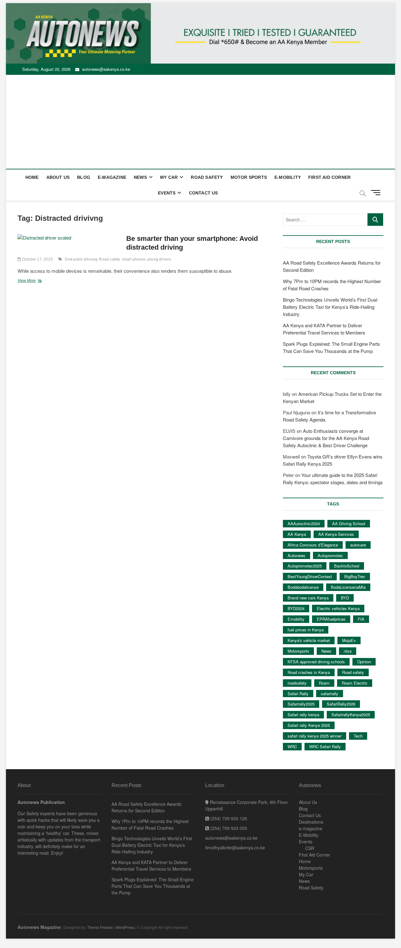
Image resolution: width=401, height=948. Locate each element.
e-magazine (112, 177)
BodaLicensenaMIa (348, 587)
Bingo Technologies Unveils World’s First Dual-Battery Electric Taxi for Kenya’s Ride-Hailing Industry (330, 306)
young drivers (159, 259)
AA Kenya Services (336, 534)
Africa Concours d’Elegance (313, 545)
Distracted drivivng (81, 259)
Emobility (296, 619)
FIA (361, 619)
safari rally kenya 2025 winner (314, 736)
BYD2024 (296, 608)
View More (37, 281)
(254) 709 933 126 (228, 818)
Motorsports (298, 651)
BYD (345, 598)
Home (32, 177)
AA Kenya (297, 534)
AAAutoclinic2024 (304, 523)
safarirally (329, 694)
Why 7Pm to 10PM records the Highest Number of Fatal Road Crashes (150, 824)
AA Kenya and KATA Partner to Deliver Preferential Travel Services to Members (151, 865)
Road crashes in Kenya (309, 672)
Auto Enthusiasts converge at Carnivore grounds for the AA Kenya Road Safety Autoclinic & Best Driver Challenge (326, 437)
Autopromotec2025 (305, 566)
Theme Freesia (100, 927)
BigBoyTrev (354, 576)
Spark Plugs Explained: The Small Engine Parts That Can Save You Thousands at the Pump (153, 886)
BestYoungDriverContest (310, 576)
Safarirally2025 (301, 704)
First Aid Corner (329, 177)
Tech (358, 736)
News (140, 177)
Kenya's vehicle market (309, 640)
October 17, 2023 (37, 259)
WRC (292, 746)
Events (166, 192)
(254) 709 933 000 (228, 828)
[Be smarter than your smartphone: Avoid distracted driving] (69, 237)
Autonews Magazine (39, 927)
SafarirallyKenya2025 (350, 714)
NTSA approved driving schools (316, 662)
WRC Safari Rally (325, 746)
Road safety (109, 259)
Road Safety (207, 177)
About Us (58, 177)
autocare (358, 545)
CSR (309, 848)
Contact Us (203, 192)
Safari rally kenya (303, 714)
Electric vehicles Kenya (338, 608)
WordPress (125, 927)
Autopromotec (330, 555)
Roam (324, 683)
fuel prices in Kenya (306, 630)
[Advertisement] (200, 122)
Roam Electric (354, 683)
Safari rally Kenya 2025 (309, 725)
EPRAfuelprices (331, 619)
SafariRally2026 (341, 704)
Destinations (311, 822)
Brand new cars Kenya (308, 598)
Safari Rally (298, 694)
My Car (169, 177)
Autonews (296, 555)
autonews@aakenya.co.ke (105, 69)
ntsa (348, 651)
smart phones (134, 259)
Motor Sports (249, 177)
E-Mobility (287, 177)
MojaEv (349, 640)
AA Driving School (348, 523)
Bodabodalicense (303, 587)
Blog (83, 177)
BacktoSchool (346, 566)
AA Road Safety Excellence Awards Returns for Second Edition (146, 807)
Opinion (364, 662)
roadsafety (297, 683)
